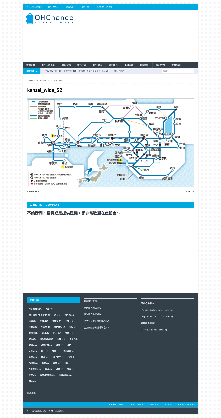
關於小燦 (85, 7)
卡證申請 (128, 65)
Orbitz (156, 316)
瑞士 (44, 351)
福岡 (55, 351)
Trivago (162, 329)
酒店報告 (113, 65)
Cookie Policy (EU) (103, 7)
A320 (49, 309)
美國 (45, 357)
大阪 (73, 327)
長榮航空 (35, 369)
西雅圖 (33, 363)
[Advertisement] (139, 35)
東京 (73, 339)
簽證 (33, 357)
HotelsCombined (149, 329)
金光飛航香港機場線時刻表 (96, 327)
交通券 (56, 321)
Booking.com (155, 310)
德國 (69, 333)
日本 (61, 339)
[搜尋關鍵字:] (177, 71)
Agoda (145, 310)
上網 (32, 321)
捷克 (32, 339)
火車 (33, 351)
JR (57, 315)
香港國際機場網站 (92, 314)
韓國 (48, 369)
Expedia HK (147, 316)
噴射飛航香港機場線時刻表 (96, 321)
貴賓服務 (176, 65)
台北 (69, 321)
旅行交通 (66, 65)
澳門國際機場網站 (92, 307)
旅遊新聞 (30, 65)
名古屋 (45, 327)
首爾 (70, 369)
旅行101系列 (48, 65)
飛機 (59, 369)
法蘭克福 (46, 345)
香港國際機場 (47, 375)
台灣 (33, 327)
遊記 (45, 363)
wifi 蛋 (69, 315)
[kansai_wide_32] (110, 185)
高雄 (32, 381)
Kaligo (169, 316)
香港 (32, 375)
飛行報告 (97, 65)
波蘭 (59, 345)
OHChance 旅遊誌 (34, 7)
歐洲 (33, 345)
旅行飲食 (160, 65)
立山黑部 (68, 351)
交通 (44, 321)
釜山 (68, 363)
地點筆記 (144, 65)
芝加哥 (72, 357)
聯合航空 (58, 357)
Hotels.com (168, 310)
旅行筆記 (46, 339)
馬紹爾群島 (65, 375)
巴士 (57, 333)
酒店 (57, 363)
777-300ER (35, 309)
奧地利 (33, 333)
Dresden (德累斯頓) (39, 315)
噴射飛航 (59, 327)
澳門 (70, 345)
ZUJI (162, 316)
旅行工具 (81, 65)
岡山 (45, 333)
